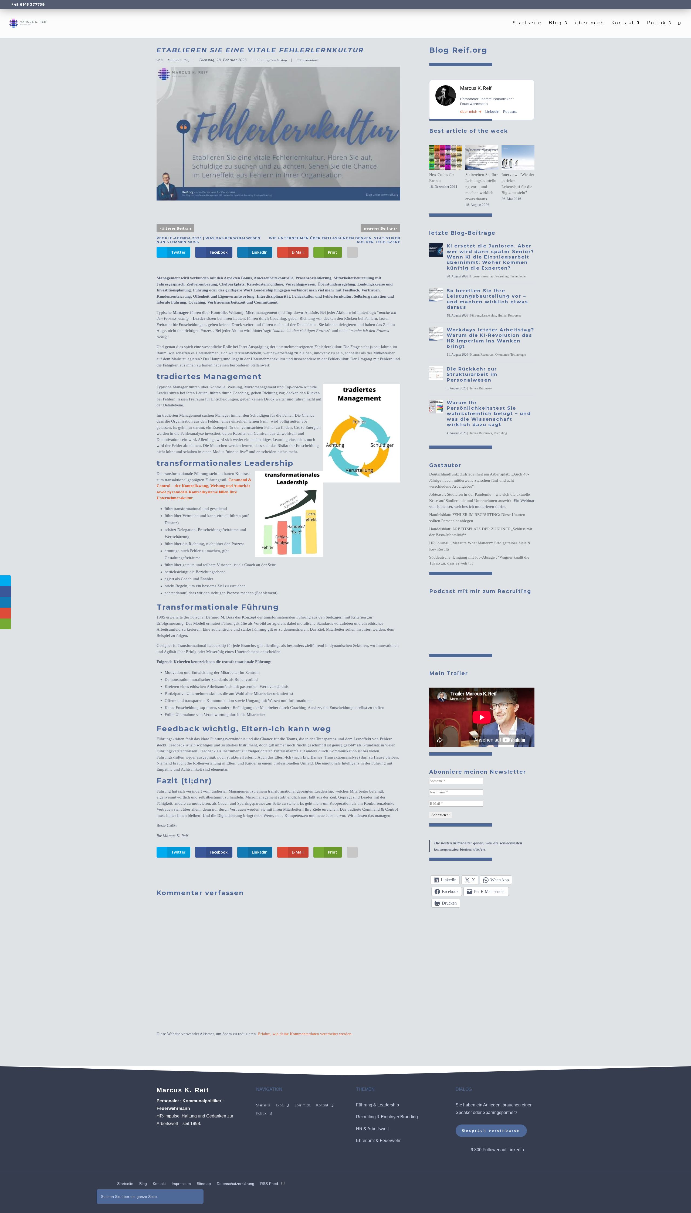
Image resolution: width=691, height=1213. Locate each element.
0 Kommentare (307, 60)
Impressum (181, 1184)
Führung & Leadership (377, 1105)
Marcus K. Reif (178, 60)
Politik (656, 23)
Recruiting (502, 276)
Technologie (518, 276)
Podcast (510, 111)
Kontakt (623, 23)
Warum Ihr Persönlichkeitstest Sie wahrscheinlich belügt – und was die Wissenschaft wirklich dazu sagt (489, 413)
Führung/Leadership (271, 60)
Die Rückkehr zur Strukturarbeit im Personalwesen (472, 374)
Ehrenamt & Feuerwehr (378, 1140)
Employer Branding (399, 1117)
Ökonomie (502, 354)
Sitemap (204, 1184)
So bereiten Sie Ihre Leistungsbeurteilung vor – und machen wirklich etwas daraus (481, 186)
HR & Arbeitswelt (372, 1128)
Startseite (527, 23)
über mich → (471, 111)
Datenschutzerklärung (235, 1184)
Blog (555, 23)
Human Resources (482, 276)
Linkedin (515, 1149)
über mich (589, 23)
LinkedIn (492, 111)
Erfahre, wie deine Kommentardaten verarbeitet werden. (305, 1034)
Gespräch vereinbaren (491, 1131)
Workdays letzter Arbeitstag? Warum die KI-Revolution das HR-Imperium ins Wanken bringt (490, 338)
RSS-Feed (269, 1184)
